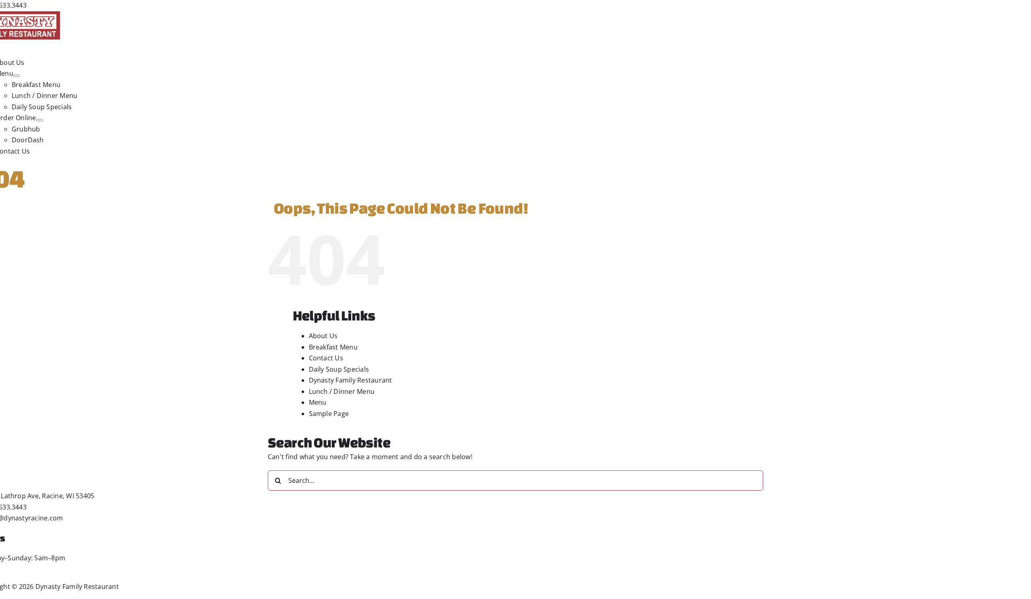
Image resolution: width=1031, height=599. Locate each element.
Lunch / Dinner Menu (342, 391)
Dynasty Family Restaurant (350, 380)
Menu (318, 402)
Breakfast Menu (333, 347)
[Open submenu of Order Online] (39, 120)
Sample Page (329, 413)
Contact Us (326, 358)
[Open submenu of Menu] (16, 76)
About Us (323, 335)
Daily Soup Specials (339, 369)
